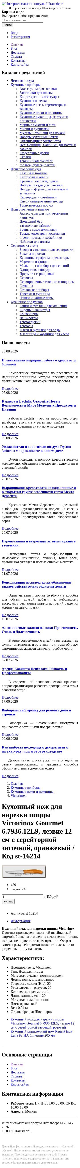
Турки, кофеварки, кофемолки (42, 233)
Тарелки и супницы (35, 294)
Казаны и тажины (33, 173)
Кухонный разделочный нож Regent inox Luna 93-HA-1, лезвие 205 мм (41, 1033)
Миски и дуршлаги (34, 129)
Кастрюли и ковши (34, 177)
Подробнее (10, 388)
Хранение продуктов (27, 302)
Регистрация (20, 37)
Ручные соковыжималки (38, 229)
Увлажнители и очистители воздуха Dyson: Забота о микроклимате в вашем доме (36, 449)
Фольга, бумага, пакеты (37, 165)
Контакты (18, 60)
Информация (20, 921)
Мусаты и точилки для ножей (42, 133)
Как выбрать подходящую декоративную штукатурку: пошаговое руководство (35, 749)
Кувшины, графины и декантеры (45, 257)
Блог (14, 48)
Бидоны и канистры (35, 310)
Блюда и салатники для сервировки (46, 249)
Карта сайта (20, 64)
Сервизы (26, 278)
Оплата (16, 56)
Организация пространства (40, 141)
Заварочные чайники (36, 225)
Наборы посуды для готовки (41, 185)
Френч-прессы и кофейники (41, 237)
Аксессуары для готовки (38, 89)
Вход (14, 33)
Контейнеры (29, 314)
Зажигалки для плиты (36, 93)
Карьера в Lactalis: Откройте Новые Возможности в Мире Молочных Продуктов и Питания (39, 405)
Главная (17, 44)
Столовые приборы (34, 290)
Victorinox (18, 795)
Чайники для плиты (35, 241)
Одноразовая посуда (35, 270)
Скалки (25, 157)
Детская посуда (22, 80)
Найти (8, 25)
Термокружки (30, 322)
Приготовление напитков (30, 209)
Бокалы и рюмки (32, 253)
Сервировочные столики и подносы (47, 282)
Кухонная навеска (33, 101)
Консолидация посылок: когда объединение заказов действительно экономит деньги (36, 584)
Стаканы (26, 286)
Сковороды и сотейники (38, 197)
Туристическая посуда (36, 205)
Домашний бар (31, 221)
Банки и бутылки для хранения (43, 306)
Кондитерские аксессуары (39, 97)
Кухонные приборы (25, 84)
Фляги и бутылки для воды (40, 330)
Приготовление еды (26, 169)
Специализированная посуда (41, 201)
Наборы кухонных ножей (39, 137)
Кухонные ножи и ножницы (41, 113)
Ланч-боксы (29, 318)
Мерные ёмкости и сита (38, 125)
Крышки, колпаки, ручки (39, 181)
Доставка (18, 52)
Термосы (26, 326)
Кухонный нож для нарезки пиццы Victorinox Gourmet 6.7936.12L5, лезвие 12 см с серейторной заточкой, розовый (42, 1023)
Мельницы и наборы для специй (44, 266)
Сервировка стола (24, 245)
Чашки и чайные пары (37, 298)
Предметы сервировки (37, 274)
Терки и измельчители (36, 161)
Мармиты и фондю (34, 262)
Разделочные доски (34, 153)
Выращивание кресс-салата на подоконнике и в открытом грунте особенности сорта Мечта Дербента (39, 492)
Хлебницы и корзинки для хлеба (44, 334)
